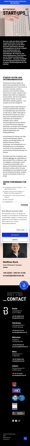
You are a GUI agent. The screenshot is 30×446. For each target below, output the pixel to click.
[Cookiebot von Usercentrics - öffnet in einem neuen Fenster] (21, 205)
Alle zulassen (15, 235)
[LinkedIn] (13, 421)
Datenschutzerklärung (9, 223)
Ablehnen (15, 239)
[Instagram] (19, 421)
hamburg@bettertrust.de (19, 332)
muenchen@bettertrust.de (20, 346)
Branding (11, 158)
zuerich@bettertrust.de (19, 375)
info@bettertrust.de (18, 318)
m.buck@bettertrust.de (13, 275)
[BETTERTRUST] (9, 9)
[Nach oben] (25, 438)
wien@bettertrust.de (18, 361)
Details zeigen (20, 230)
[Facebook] (16, 421)
